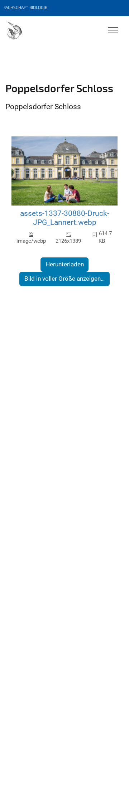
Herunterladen (65, 264)
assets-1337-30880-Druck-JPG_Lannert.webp (64, 218)
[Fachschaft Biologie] (14, 31)
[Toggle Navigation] (113, 30)
